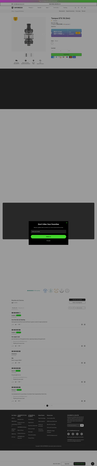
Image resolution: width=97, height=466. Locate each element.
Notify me (48, 236)
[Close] (66, 222)
